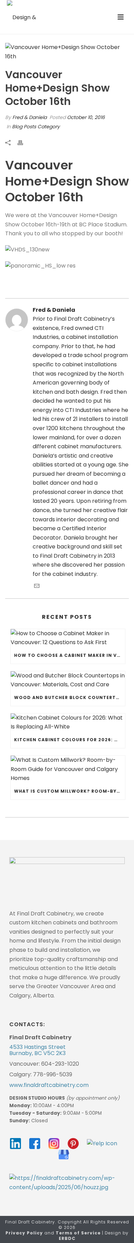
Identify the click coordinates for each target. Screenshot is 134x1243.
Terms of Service (78, 1233)
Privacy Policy (24, 1233)
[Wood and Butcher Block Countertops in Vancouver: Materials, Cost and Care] (68, 680)
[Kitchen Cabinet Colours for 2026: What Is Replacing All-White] (68, 722)
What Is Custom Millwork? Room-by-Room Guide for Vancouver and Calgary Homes (69, 791)
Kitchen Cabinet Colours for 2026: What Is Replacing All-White (69, 740)
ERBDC (67, 1238)
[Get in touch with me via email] (37, 587)
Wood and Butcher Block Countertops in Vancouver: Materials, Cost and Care (69, 697)
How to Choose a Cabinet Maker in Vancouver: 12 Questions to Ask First (69, 655)
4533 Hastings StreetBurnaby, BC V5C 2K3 (37, 1050)
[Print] (24, 142)
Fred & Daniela (29, 117)
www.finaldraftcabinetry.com (49, 1085)
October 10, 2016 (86, 117)
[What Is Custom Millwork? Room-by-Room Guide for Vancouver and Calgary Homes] (68, 769)
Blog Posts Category (36, 126)
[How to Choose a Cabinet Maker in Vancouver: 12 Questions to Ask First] (68, 638)
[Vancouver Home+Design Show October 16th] (67, 52)
